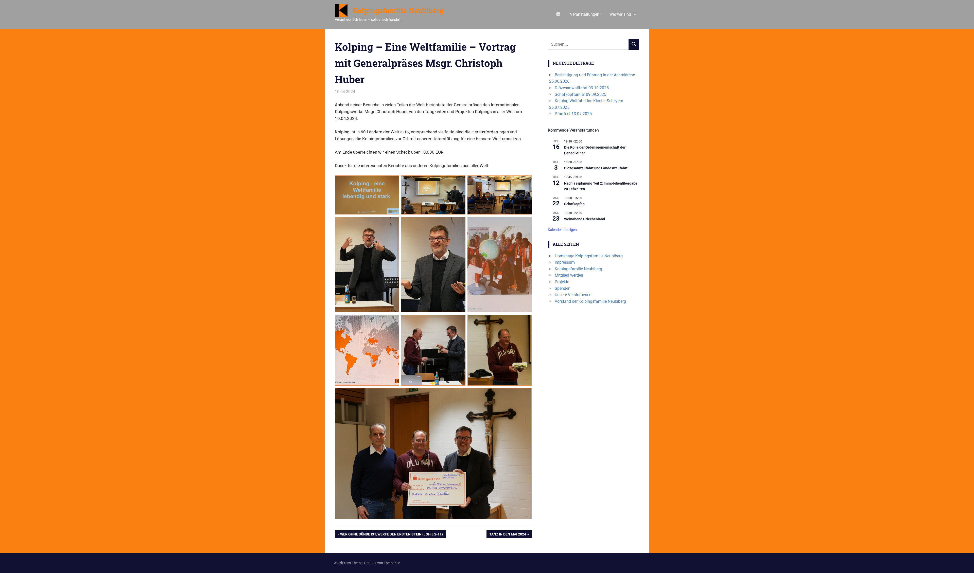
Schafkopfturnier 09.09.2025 (580, 94)
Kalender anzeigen (562, 230)
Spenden (562, 288)
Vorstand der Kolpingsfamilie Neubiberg (590, 301)
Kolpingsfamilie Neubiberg (398, 10)
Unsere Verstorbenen (573, 294)
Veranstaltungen (584, 14)
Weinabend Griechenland (584, 219)
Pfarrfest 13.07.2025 (573, 113)
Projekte (562, 281)
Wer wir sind (620, 14)
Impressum (565, 262)
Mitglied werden (569, 275)
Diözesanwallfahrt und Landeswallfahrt (596, 168)
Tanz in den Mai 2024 (507, 535)
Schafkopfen (574, 204)
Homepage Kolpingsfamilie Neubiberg (589, 256)
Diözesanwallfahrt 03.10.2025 (582, 87)
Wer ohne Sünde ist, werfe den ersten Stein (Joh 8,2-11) (391, 535)
